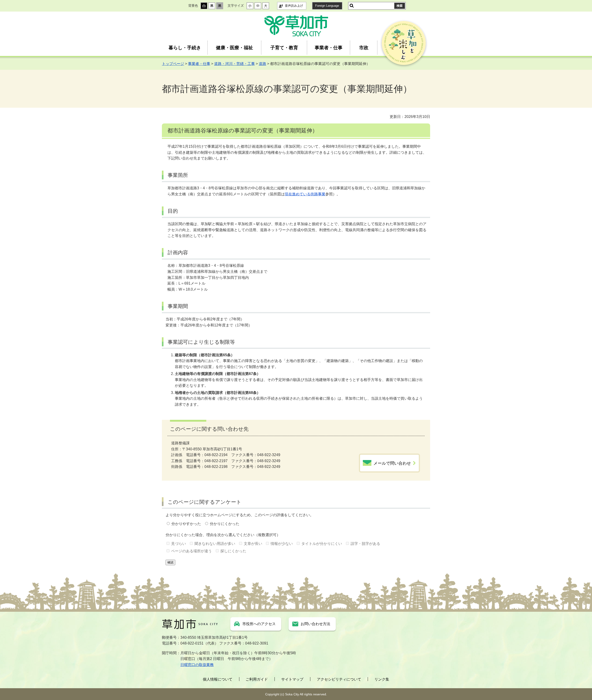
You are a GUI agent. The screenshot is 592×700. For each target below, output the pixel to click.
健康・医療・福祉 (234, 47)
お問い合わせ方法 (315, 624)
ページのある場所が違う (191, 551)
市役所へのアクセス (259, 624)
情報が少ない (282, 544)
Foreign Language (327, 5)
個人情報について (217, 679)
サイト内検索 (351, 6)
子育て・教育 (284, 47)
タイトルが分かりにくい (321, 544)
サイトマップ (292, 679)
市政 (363, 47)
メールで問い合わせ (392, 463)
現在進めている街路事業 (305, 194)
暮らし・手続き (185, 47)
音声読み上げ (294, 5)
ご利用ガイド (257, 679)
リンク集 (381, 679)
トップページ (173, 64)
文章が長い (253, 544)
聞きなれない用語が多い (214, 544)
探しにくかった (233, 551)
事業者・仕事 (328, 47)
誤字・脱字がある (365, 544)
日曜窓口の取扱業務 (197, 665)
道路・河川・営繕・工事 (234, 64)
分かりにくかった (224, 524)
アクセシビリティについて (339, 679)
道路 (262, 64)
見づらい (178, 544)
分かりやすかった (186, 524)
